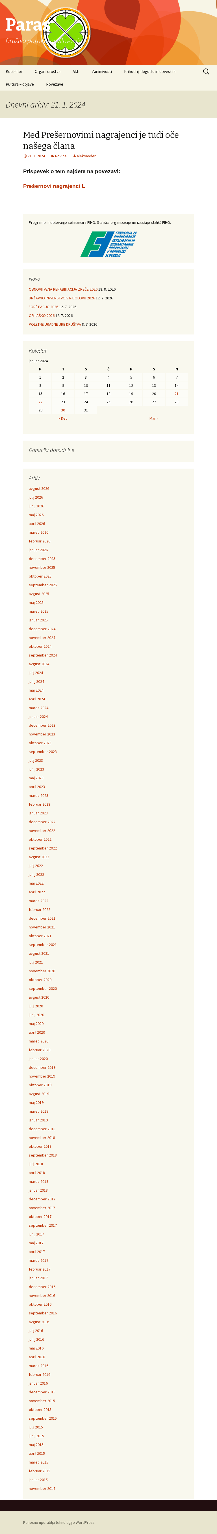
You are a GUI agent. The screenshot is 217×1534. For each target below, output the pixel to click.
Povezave (54, 84)
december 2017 (42, 1199)
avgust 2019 (39, 1093)
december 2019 (42, 1067)
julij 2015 (36, 1427)
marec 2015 (38, 1462)
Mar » (153, 418)
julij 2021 (36, 962)
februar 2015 (39, 1470)
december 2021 (42, 918)
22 (40, 401)
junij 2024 (36, 681)
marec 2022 (38, 900)
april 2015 (37, 1453)
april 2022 (37, 891)
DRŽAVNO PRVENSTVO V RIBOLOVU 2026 (62, 298)
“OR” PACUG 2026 (43, 306)
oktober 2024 (40, 646)
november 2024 (42, 637)
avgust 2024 (39, 663)
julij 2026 (36, 497)
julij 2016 (36, 1330)
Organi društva (47, 71)
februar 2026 (39, 541)
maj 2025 (36, 602)
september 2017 (43, 1225)
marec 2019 (38, 1111)
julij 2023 (36, 760)
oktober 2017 (40, 1216)
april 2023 (37, 786)
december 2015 (42, 1391)
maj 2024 (36, 690)
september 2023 (43, 751)
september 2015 (43, 1418)
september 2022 (43, 848)
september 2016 (43, 1313)
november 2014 (42, 1488)
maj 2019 (36, 1102)
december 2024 (42, 628)
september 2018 (43, 1155)
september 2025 (43, 584)
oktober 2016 (40, 1304)
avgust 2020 (39, 997)
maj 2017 (36, 1242)
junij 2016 (36, 1339)
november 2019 (42, 1076)
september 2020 (43, 988)
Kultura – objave (20, 84)
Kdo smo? (14, 71)
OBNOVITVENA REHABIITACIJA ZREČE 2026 (63, 289)
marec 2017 (38, 1260)
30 (63, 410)
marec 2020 (38, 1041)
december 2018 (42, 1128)
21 (177, 393)
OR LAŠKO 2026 (42, 315)
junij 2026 (36, 506)
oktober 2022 (40, 839)
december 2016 (42, 1286)
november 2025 (42, 567)
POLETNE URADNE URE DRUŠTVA (55, 324)
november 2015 (42, 1400)
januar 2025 (38, 620)
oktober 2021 (40, 935)
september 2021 (43, 944)
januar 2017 (38, 1277)
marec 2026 (38, 532)
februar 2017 (39, 1269)
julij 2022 (36, 865)
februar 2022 (39, 909)
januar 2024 (38, 716)
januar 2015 (38, 1479)
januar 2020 (38, 1058)
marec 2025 (38, 611)
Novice (61, 155)
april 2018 (37, 1172)
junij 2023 (36, 769)
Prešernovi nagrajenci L (54, 186)
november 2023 (42, 734)
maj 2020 (36, 1023)
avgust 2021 (39, 953)
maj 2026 (36, 514)
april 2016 (37, 1356)
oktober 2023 (40, 742)
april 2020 (37, 1032)
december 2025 (42, 558)
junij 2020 (36, 1014)
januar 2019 (38, 1120)
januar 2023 (38, 813)
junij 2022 (36, 874)
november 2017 (42, 1207)
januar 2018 (38, 1190)
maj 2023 (36, 777)
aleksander (86, 155)
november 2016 (42, 1295)
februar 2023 (39, 804)
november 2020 (42, 970)
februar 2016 (39, 1374)
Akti (76, 71)
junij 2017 (36, 1234)
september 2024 (43, 655)
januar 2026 (38, 549)
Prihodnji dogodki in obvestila (149, 71)
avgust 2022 (39, 856)
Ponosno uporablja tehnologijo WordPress (59, 1522)
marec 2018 (38, 1181)
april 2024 (37, 698)
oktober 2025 (40, 576)
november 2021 (42, 927)
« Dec (63, 418)
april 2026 (37, 523)
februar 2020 (39, 1049)
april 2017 (37, 1251)
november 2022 (42, 830)
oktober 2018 (40, 1146)
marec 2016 (38, 1365)
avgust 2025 (39, 593)
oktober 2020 (40, 979)
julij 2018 (36, 1163)
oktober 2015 (40, 1409)
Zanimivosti (102, 71)
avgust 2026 (39, 488)
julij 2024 (36, 672)
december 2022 (42, 821)
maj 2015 (36, 1444)
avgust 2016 (39, 1321)
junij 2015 (36, 1435)
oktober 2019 (40, 1084)
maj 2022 (36, 883)
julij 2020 (36, 1006)
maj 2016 (36, 1348)
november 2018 (42, 1137)
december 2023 (42, 725)
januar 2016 (38, 1383)
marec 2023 (38, 795)
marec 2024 (38, 707)
